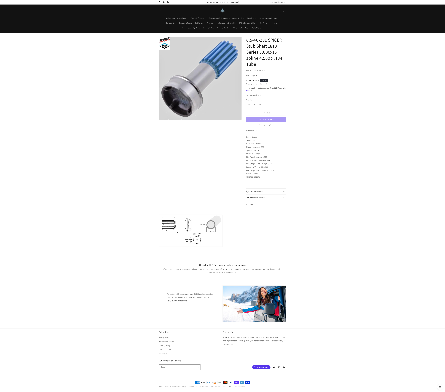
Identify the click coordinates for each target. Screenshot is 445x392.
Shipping (249, 84)
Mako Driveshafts (169, 386)
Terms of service (215, 386)
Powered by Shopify (180, 386)
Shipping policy (227, 386)
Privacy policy (203, 386)
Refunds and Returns (167, 342)
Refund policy (193, 386)
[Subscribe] (197, 367)
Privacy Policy (164, 337)
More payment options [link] (266, 125)
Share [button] (251, 205)
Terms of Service (165, 350)
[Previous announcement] (197, 2)
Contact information (240, 386)
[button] (161, 10)
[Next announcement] (247, 2)
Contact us (163, 354)
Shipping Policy (164, 346)
